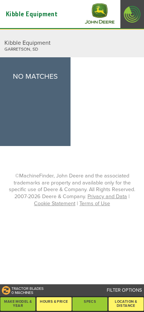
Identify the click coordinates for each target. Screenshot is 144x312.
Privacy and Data (107, 196)
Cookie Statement (54, 203)
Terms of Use (94, 203)
